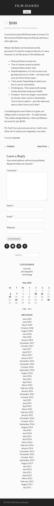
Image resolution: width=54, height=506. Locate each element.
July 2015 (27, 400)
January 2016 (27, 391)
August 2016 (27, 373)
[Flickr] (12, 246)
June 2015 (27, 403)
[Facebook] (6, 246)
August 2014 (27, 427)
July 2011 (27, 487)
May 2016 (27, 379)
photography (27, 271)
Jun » (30, 309)
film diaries (27, 6)
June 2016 (27, 376)
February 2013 (27, 481)
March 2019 (27, 325)
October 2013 (27, 457)
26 (48, 300)
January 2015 (27, 415)
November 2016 (27, 364)
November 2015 (27, 394)
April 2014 (27, 439)
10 (35, 294)
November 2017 (27, 343)
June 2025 (27, 319)
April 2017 (27, 352)
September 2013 (27, 460)
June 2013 (27, 469)
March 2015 (27, 409)
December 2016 (27, 361)
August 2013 (27, 463)
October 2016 (27, 367)
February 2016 (27, 388)
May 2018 (27, 337)
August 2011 (27, 484)
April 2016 (27, 382)
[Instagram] (18, 246)
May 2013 (27, 472)
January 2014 (27, 448)
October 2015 (27, 397)
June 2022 (27, 322)
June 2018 (27, 334)
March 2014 (27, 442)
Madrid (9, 146)
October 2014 (27, 421)
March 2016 (27, 385)
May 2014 (27, 436)
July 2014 (27, 430)
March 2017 (27, 355)
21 (16, 300)
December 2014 (27, 418)
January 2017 (27, 358)
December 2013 (27, 451)
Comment (12, 170)
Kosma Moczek (31, 28)
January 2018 (27, 340)
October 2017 (27, 346)
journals (16, 138)
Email (10, 216)
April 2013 (27, 475)
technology (27, 274)
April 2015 (27, 406)
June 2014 (27, 433)
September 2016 (27, 370)
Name (10, 205)
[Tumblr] (24, 246)
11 (42, 294)
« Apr (24, 309)
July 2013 (27, 466)
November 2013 (27, 454)
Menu (27, 12)
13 (10, 297)
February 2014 (27, 445)
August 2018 (27, 331)
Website (11, 227)
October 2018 (27, 328)
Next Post (43, 146)
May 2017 (27, 349)
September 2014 (27, 424)
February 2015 (27, 412)
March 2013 (27, 478)
